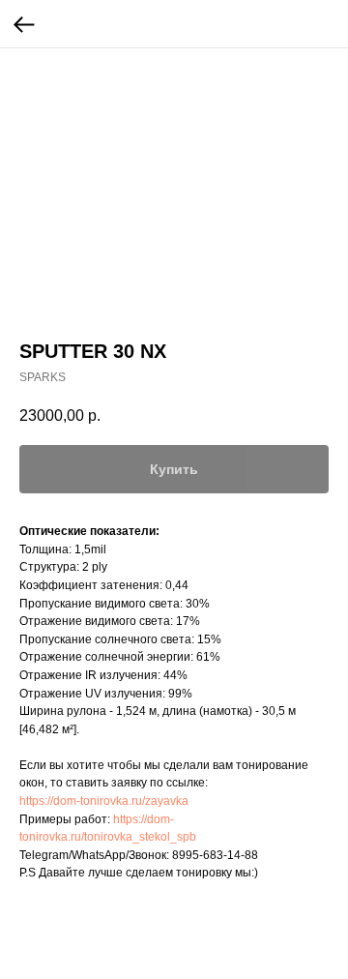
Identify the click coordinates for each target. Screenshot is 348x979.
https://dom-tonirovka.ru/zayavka (103, 801)
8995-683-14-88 (215, 855)
